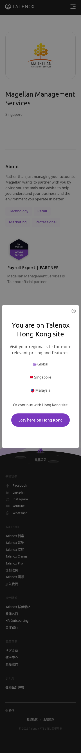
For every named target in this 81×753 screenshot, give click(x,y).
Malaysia (42, 390)
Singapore (42, 377)
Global (42, 364)
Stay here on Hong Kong (40, 420)
